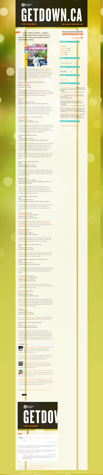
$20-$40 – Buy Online (23, 83)
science (48, 389)
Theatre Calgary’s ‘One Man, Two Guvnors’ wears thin (40, 466)
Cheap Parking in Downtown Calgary (68, 87)
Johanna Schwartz (24, 41)
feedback (84, 472)
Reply (19, 460)
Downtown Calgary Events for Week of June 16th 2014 (37, 370)
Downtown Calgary (70, 91)
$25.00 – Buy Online (23, 292)
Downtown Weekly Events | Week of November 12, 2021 (72, 107)
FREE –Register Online (24, 214)
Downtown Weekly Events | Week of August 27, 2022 (72, 113)
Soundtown (62, 54)
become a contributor (76, 472)
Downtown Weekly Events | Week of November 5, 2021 (72, 100)
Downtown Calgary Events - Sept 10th (34, 468)
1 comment (32, 41)
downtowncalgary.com (61, 472)
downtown (32, 389)
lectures (45, 389)
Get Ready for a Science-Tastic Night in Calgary (35, 347)
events (41, 389)
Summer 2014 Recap (28, 454)
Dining (61, 46)
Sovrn (52, 388)
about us (69, 472)
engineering (37, 389)
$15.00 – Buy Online (23, 277)
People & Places (64, 50)
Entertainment (63, 48)
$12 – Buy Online (22, 118)
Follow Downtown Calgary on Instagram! (69, 125)
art (23, 389)
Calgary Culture (63, 79)
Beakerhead (42, 69)
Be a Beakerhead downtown (25, 355)
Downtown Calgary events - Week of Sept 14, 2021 (36, 362)
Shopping (62, 52)
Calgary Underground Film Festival (29, 317)
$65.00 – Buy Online (23, 231)
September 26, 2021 (51, 454)
